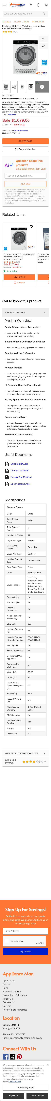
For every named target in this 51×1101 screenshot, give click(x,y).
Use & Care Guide (20, 470)
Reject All (13, 1096)
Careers (7, 1006)
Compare (21, 283)
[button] (4, 5)
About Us (8, 998)
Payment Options (12, 991)
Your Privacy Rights (25, 1088)
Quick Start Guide (19, 464)
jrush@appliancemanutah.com (25, 1037)
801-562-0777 (18, 1034)
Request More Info (27, 149)
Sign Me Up (25, 951)
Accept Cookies (37, 1096)
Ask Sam (25, 184)
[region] (25, 1081)
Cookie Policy (14, 1082)
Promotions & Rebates (15, 995)
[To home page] (18, 5)
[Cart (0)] (46, 5)
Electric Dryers (38, 22)
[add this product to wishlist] (43, 46)
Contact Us (8, 1002)
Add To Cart (25, 141)
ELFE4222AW (14, 133)
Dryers (26, 22)
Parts (5, 987)
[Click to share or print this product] (43, 39)
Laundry (17, 22)
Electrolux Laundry (20, 130)
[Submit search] (44, 13)
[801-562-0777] (38, 5)
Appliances (6, 22)
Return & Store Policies (15, 1009)
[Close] (47, 1065)
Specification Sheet (20, 484)
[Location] (30, 5)
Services (7, 984)
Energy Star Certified (21, 477)
